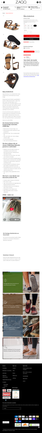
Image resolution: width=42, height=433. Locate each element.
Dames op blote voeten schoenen (27, 369)
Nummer (25, 30)
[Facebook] (38, 427)
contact (14, 368)
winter (24, 381)
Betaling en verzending (7, 370)
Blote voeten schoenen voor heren (27, 373)
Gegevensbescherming (7, 379)
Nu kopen (31, 38)
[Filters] (36, 52)
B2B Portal (15, 375)
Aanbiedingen (25, 376)
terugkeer (4, 382)
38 (28, 25)
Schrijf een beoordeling (29, 51)
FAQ (13, 370)
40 (35, 25)
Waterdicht (25, 378)
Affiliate (14, 378)
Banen (14, 373)
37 (25, 25)
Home (4, 13)
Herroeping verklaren (6, 385)
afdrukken (4, 373)
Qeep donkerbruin (9, 13)
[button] (4, 2)
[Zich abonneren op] (20, 408)
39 (31, 25)
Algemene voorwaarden (5, 376)
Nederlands (5, 422)
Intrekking (4, 368)
